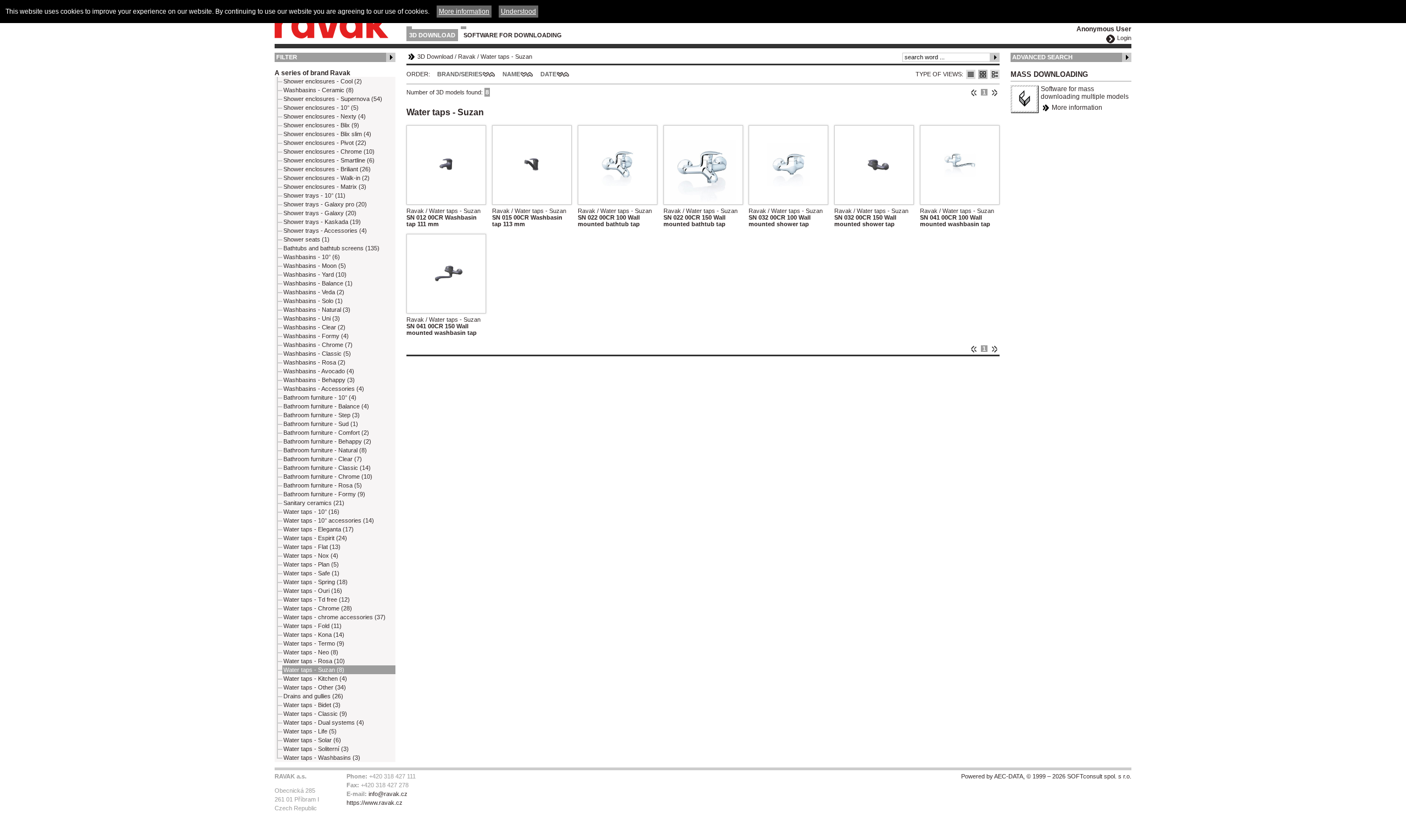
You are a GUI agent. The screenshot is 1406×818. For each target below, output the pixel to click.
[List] (970, 74)
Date (548, 74)
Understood (518, 11)
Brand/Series (459, 74)
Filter (286, 57)
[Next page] (994, 92)
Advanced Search (1042, 57)
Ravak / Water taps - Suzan (443, 211)
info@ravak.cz (388, 794)
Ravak (467, 56)
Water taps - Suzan (506, 56)
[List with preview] (982, 74)
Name (511, 74)
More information (1077, 107)
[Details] (995, 74)
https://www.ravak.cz (375, 802)
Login (1124, 38)
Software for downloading (513, 35)
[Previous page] (974, 92)
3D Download (432, 35)
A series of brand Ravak (312, 73)
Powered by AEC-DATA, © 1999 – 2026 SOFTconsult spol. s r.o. (1046, 776)
